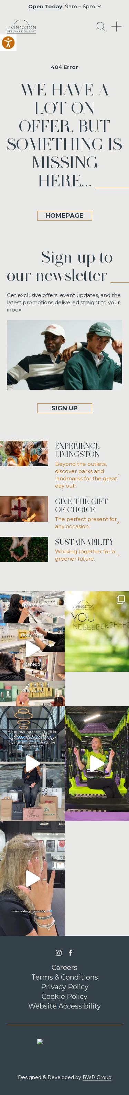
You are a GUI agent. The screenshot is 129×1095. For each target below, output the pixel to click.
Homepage (64, 215)
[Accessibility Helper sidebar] (8, 42)
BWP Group (97, 1077)
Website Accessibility (64, 1006)
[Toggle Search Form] (101, 26)
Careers (64, 967)
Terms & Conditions (64, 977)
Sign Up (65, 408)
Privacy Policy (64, 987)
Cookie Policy (64, 996)
